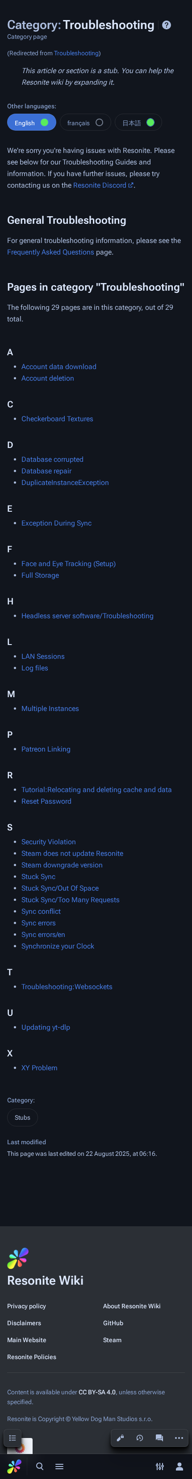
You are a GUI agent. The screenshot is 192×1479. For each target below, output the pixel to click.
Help (166, 25)
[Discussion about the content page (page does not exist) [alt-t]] (159, 1438)
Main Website (26, 1339)
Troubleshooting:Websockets (67, 986)
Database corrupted (52, 459)
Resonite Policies (31, 1356)
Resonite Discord (99, 185)
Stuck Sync (38, 876)
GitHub (113, 1323)
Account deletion (47, 378)
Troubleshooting (76, 53)
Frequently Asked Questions (50, 252)
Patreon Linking (46, 749)
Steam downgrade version (62, 865)
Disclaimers (24, 1323)
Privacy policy (26, 1306)
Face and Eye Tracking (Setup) (68, 563)
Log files (34, 668)
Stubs (22, 1117)
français (78, 123)
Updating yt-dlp (45, 1027)
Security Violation (48, 842)
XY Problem (39, 1068)
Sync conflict (41, 911)
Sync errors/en (43, 934)
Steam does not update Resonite (72, 853)
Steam (112, 1339)
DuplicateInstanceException (65, 482)
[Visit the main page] (14, 1466)
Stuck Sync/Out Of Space (60, 888)
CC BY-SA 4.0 (97, 1392)
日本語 (131, 123)
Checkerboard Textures (57, 419)
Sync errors (38, 923)
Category (20, 1100)
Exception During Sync (56, 523)
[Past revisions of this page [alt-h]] (140, 1438)
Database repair (46, 471)
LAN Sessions (43, 656)
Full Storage (40, 575)
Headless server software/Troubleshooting (87, 616)
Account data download (58, 366)
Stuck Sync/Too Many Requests (70, 900)
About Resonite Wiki (132, 1306)
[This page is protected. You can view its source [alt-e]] (120, 1438)
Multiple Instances (50, 708)
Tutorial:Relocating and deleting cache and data (96, 789)
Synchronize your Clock (57, 946)
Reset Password (46, 801)
